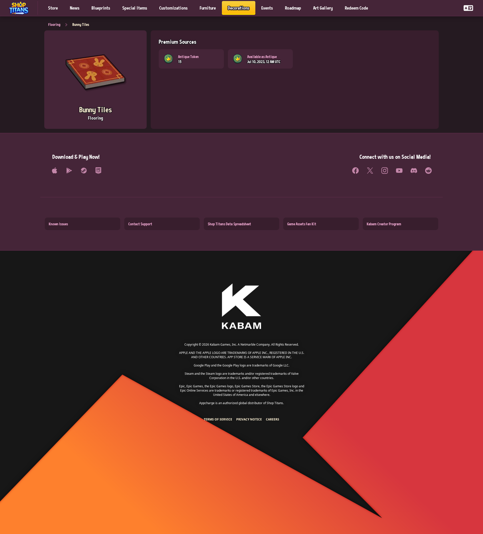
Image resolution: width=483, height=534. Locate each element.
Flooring (54, 24)
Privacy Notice (249, 419)
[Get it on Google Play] (69, 170)
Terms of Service (218, 419)
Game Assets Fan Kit (301, 224)
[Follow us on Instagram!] (384, 170)
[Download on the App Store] (54, 170)
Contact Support (140, 224)
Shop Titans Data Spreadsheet (229, 224)
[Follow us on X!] (370, 170)
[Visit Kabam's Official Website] (241, 306)
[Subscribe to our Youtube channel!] (399, 170)
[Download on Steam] (83, 170)
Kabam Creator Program (384, 224)
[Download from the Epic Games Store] (98, 170)
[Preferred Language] (468, 8)
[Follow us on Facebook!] (355, 170)
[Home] (21, 8)
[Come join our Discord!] (414, 170)
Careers (272, 419)
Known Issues (58, 224)
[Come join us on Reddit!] (428, 170)
